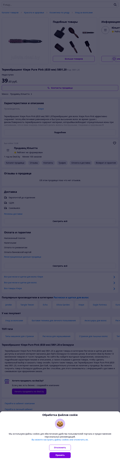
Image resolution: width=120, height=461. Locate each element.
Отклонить (60, 447)
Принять (60, 455)
